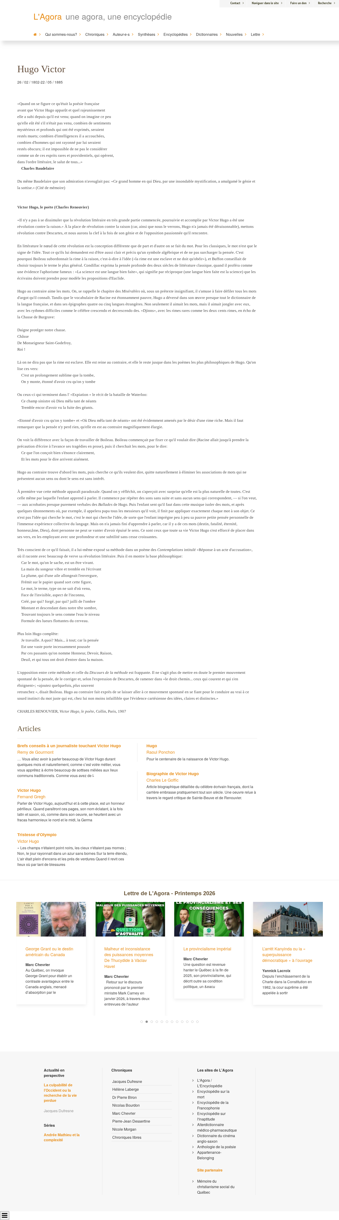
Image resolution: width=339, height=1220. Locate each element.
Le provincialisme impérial (128, 949)
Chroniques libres (126, 1137)
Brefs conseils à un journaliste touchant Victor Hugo (69, 746)
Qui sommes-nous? (61, 34)
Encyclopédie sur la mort (213, 1094)
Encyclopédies (176, 34)
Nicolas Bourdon (126, 1105)
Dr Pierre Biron (124, 1097)
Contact (235, 3)
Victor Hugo (29, 790)
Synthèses (146, 34)
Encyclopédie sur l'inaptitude (211, 1116)
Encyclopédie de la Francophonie (213, 1105)
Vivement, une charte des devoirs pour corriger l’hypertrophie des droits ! (286, 919)
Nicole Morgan (124, 1129)
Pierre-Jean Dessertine (131, 1121)
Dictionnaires (207, 34)
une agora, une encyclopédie (118, 16)
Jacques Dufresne (127, 1081)
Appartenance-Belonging (209, 1155)
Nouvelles (234, 34)
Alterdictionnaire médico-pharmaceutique (217, 1127)
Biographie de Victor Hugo (172, 773)
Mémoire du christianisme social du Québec (216, 1186)
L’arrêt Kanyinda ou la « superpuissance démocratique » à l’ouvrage (208, 954)
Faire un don (298, 3)
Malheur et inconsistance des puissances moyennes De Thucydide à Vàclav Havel (49, 957)
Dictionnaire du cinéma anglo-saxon (216, 1138)
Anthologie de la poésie (216, 1146)
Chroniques (94, 34)
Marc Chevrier (123, 1113)
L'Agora (47, 16)
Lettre (255, 34)
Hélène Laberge (125, 1089)
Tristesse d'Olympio (36, 834)
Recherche (325, 3)
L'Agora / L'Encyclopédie (209, 1083)
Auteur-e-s (121, 34)
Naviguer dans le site (265, 3)
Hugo (151, 746)
